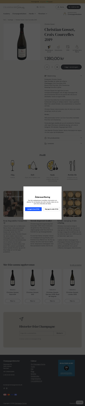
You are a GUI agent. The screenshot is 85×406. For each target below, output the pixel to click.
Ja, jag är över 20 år (33, 209)
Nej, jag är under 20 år (51, 209)
